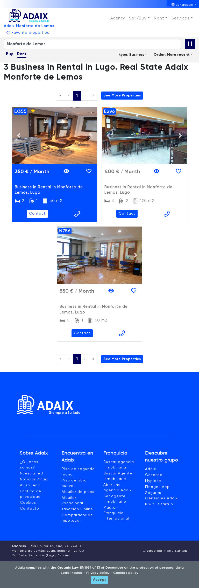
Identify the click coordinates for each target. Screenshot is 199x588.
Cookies (28, 503)
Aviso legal (30, 485)
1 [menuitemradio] (77, 96)
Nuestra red (31, 473)
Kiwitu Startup (159, 504)
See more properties (122, 95)
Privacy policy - (98, 573)
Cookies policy (125, 573)
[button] (139, 18)
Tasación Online (77, 509)
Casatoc (153, 475)
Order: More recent (172, 55)
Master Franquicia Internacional (116, 513)
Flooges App (157, 487)
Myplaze (153, 481)
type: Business (131, 55)
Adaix (150, 469)
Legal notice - (73, 573)
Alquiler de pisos (78, 492)
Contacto (29, 508)
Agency (117, 18)
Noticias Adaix (34, 479)
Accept (99, 580)
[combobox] (92, 44)
